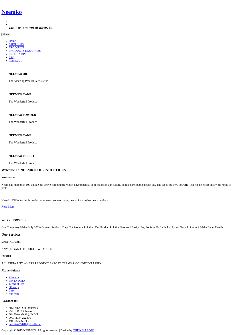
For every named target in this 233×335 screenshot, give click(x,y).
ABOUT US (16, 44)
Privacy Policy (17, 280)
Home (12, 40)
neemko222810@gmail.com (25, 324)
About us (14, 277)
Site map (14, 293)
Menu (6, 34)
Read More (7, 206)
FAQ (12, 57)
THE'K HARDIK (83, 330)
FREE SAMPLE (18, 54)
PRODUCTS (16, 47)
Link (11, 290)
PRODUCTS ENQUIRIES (25, 50)
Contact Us (15, 60)
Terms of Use (16, 283)
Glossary (14, 287)
